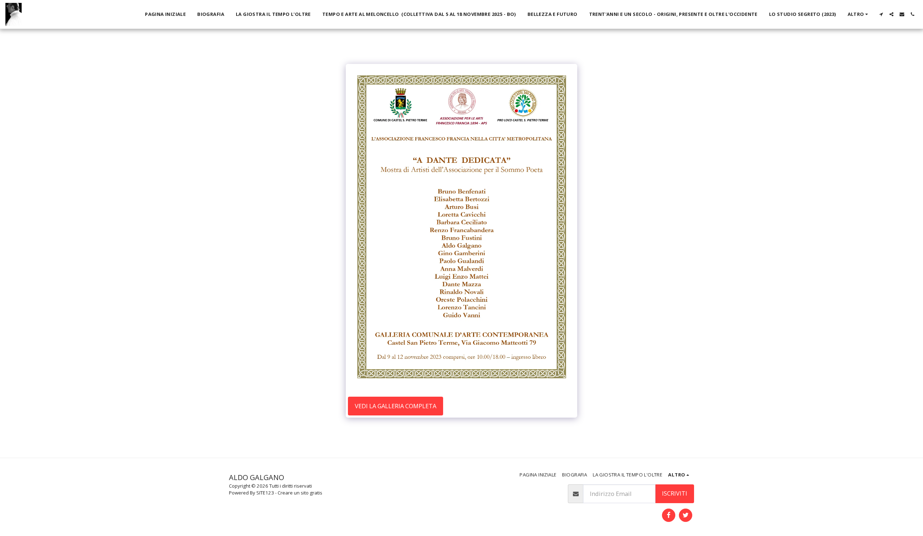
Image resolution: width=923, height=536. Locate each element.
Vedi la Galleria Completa (395, 406)
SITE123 (265, 492)
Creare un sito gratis (300, 492)
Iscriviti (674, 493)
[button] (881, 14)
